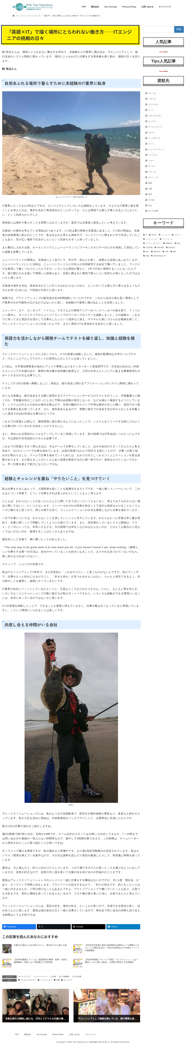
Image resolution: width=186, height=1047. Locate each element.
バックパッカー (46, 980)
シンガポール (154, 138)
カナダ (151, 132)
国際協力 (169, 243)
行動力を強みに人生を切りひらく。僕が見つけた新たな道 (40, 945)
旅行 (179, 243)
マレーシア (153, 177)
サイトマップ (90, 1034)
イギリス (152, 99)
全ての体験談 (64, 977)
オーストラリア (24, 977)
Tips (150, 205)
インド (151, 110)
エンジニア (68, 980)
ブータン (152, 166)
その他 (53, 977)
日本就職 (149, 247)
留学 (147, 252)
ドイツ (151, 143)
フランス (152, 171)
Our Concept (42, 1034)
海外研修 (160, 247)
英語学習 (156, 252)
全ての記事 (77, 977)
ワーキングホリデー (28, 980)
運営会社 (27, 1034)
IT (146, 235)
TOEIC (154, 235)
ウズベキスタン (155, 115)
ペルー (151, 160)
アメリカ (152, 93)
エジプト (152, 121)
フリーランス (167, 239)
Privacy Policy (58, 1034)
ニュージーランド (41, 977)
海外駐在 (171, 247)
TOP (16, 1034)
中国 (150, 188)
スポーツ (177, 235)
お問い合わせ (74, 1034)
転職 (147, 256)
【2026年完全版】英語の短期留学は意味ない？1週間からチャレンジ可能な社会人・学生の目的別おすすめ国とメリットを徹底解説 (112, 947)
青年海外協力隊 (159, 256)
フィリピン (153, 155)
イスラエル (153, 104)
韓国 (150, 183)
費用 (174, 252)
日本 (150, 194)
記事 (58, 980)
